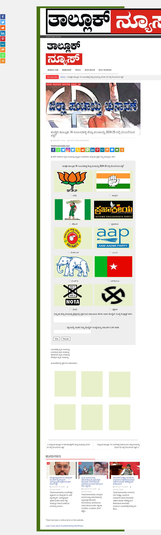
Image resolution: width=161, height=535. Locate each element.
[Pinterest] (97, 150)
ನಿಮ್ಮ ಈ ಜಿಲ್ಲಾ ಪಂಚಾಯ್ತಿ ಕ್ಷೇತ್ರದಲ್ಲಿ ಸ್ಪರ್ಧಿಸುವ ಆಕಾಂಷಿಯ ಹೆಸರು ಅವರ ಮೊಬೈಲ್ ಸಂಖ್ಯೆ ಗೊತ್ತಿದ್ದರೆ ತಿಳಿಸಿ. (93, 314)
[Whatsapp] (58, 150)
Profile (78, 69)
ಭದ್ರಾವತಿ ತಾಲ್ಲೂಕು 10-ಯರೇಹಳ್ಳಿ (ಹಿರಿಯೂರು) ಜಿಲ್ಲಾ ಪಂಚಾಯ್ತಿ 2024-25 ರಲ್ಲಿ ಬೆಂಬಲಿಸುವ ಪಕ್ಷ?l (118, 445)
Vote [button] (56, 339)
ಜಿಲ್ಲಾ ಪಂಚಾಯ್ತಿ (57, 84)
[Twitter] (73, 150)
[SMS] (87, 150)
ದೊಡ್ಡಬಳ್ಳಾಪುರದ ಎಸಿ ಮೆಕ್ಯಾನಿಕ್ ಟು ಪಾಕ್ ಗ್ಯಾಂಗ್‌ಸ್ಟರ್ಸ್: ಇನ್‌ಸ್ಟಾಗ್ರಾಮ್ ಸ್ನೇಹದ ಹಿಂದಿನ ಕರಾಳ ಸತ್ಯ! (61, 480)
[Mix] (107, 150)
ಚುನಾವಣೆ (49, 84)
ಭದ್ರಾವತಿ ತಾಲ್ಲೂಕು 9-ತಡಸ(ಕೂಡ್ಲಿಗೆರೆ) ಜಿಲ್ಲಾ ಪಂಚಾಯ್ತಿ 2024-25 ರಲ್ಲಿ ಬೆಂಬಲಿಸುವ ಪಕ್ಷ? (68, 445)
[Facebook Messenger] (112, 150)
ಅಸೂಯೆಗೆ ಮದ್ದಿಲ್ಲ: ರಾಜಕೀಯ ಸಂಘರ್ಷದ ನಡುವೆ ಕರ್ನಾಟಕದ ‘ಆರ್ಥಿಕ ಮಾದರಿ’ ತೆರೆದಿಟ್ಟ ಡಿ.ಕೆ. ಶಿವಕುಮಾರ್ (123, 480)
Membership (66, 69)
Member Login (53, 69)
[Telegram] (63, 150)
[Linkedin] (92, 150)
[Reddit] (82, 150)
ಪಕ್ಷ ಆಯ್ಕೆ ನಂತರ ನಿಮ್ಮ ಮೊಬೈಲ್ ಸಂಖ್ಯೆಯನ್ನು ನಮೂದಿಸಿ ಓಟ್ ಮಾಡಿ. (93, 327)
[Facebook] (53, 150)
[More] (122, 150)
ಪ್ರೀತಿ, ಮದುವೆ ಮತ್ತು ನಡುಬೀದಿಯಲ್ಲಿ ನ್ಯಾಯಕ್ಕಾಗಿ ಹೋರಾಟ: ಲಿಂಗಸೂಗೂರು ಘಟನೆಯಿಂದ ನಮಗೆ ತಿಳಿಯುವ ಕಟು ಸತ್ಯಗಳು (92, 481)
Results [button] (66, 339)
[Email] (117, 150)
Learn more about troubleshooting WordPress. (65, 526)
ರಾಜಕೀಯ (74, 84)
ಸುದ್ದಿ (79, 84)
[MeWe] (102, 150)
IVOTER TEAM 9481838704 (79, 140)
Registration (90, 69)
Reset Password (105, 69)
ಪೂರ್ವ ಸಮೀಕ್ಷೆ (66, 84)
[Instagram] (68, 150)
